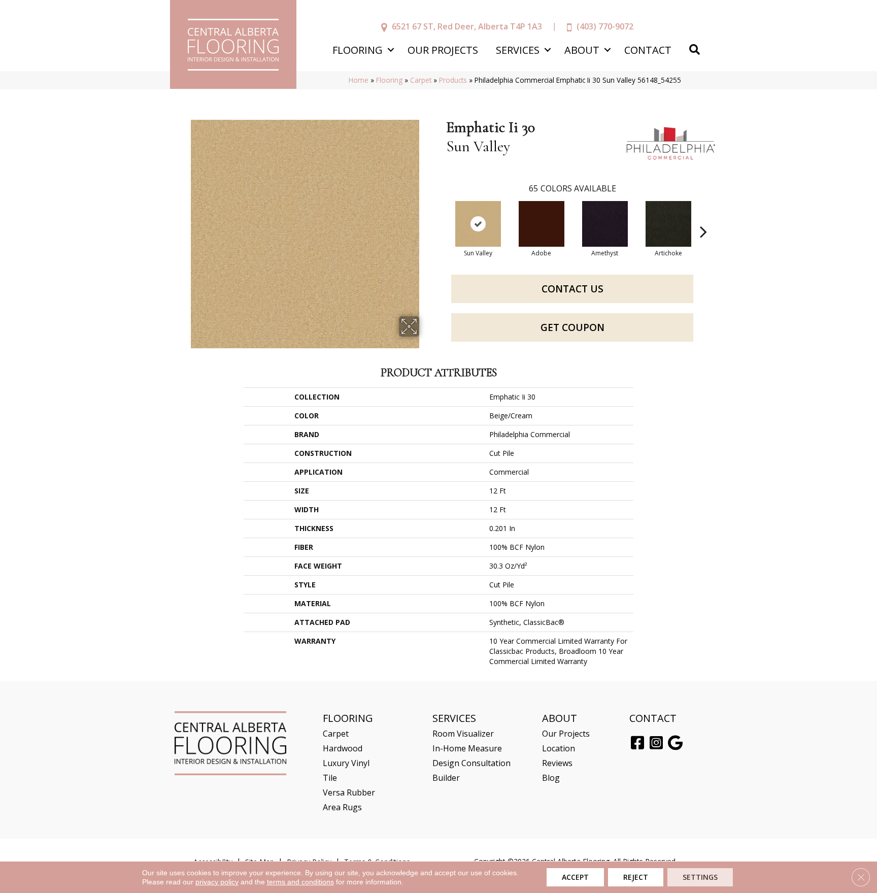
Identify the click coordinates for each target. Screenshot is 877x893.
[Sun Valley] (478, 224)
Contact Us (572, 288)
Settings (700, 877)
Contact (647, 50)
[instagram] (656, 743)
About (581, 50)
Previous (441, 216)
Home (358, 80)
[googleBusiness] (675, 743)
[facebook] (637, 743)
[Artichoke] (668, 224)
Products (453, 80)
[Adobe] (541, 224)
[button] (390, 50)
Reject (635, 877)
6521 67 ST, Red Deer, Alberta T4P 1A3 (467, 26)
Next (703, 216)
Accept (575, 877)
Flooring (357, 50)
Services (517, 50)
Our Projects (443, 50)
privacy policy (217, 882)
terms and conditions (300, 882)
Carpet (420, 80)
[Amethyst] (605, 224)
